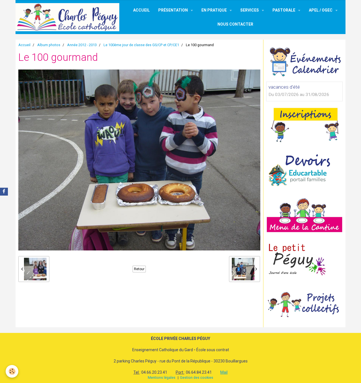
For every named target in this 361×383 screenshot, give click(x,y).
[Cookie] (12, 371)
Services (250, 10)
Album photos (48, 45)
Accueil (141, 10)
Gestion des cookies (196, 377)
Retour (139, 269)
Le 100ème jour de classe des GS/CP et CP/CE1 (141, 45)
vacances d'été (284, 87)
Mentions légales (161, 377)
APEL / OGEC (321, 10)
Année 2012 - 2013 (82, 45)
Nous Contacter (235, 24)
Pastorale (284, 10)
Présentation (173, 10)
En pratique (214, 10)
